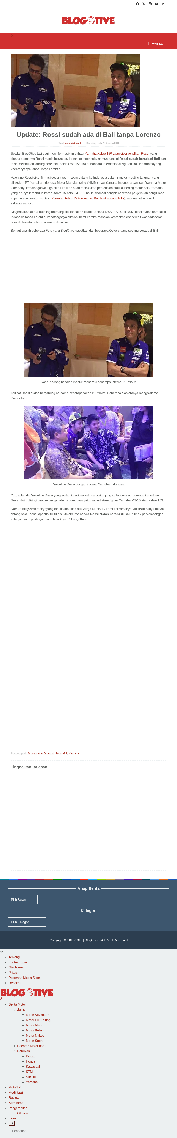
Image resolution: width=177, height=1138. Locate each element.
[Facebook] (137, 4)
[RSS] (163, 4)
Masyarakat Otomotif (41, 753)
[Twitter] (144, 4)
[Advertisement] (47, 268)
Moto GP (61, 753)
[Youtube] (156, 4)
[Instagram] (150, 4)
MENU (159, 44)
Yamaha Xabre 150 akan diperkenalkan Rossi (117, 153)
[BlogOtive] (88, 20)
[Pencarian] (12, 1123)
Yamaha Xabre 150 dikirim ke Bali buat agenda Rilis (88, 198)
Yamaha (74, 753)
